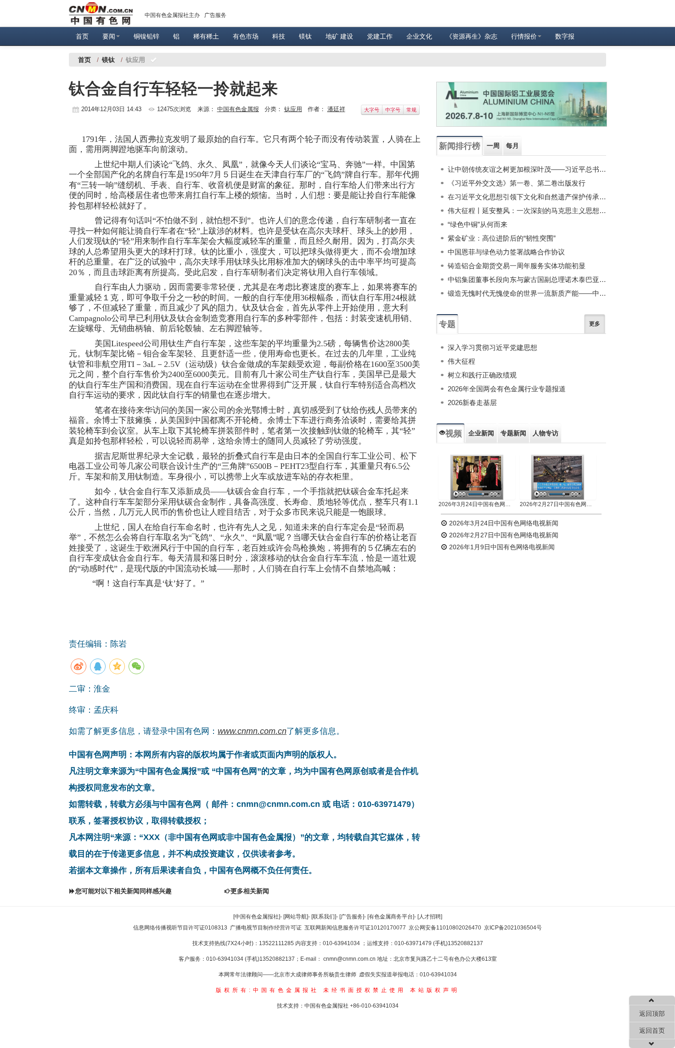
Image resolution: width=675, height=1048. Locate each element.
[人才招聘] (429, 916)
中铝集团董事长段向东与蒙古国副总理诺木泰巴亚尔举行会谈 (527, 279)
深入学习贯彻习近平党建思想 (492, 347)
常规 (411, 110)
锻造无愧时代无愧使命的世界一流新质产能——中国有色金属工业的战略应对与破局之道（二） (527, 293)
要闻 (108, 36)
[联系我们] (323, 916)
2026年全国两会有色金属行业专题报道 (507, 389)
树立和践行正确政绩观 (482, 375)
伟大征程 (461, 361)
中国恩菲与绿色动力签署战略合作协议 (506, 252)
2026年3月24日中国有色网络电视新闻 (477, 504)
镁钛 (305, 36)
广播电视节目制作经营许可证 (266, 927)
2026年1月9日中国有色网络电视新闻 (501, 547)
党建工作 (380, 36)
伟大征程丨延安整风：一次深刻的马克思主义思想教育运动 (527, 210)
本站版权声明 (435, 990)
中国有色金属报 (238, 109)
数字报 (564, 36)
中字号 (392, 110)
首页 (82, 36)
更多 (594, 324)
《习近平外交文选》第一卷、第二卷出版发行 (516, 183)
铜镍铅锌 (146, 36)
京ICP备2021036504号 (513, 927)
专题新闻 (513, 433)
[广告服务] (351, 916)
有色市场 (246, 36)
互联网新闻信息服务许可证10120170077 (355, 927)
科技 (278, 36)
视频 (453, 433)
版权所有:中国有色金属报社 (267, 990)
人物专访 (545, 433)
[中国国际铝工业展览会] (521, 104)
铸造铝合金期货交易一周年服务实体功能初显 (516, 266)
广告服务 (215, 15)
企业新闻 (481, 433)
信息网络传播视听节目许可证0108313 (180, 927)
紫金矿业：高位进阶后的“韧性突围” (502, 238)
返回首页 (652, 1030)
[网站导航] (295, 916)
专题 (447, 324)
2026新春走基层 (472, 402)
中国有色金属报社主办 (172, 15)
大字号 (371, 110)
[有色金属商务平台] (390, 916)
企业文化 (419, 36)
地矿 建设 (339, 36)
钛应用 (293, 109)
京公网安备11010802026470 (445, 927)
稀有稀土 (206, 36)
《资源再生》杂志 (471, 36)
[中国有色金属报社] (256, 916)
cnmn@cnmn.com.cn (350, 959)
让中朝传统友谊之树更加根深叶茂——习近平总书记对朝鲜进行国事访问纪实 (527, 169)
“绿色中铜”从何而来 (477, 224)
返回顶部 (652, 1013)
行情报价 (524, 36)
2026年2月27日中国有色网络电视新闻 (558, 504)
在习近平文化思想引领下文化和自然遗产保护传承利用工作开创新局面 (527, 197)
